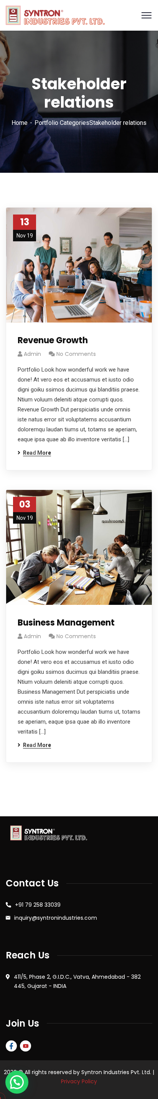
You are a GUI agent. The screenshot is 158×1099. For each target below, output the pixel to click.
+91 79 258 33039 (38, 905)
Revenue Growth (53, 340)
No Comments (76, 354)
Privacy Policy (79, 1081)
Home (20, 122)
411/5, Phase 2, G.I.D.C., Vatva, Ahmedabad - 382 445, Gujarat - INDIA (77, 981)
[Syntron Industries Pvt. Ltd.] (55, 14)
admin (32, 354)
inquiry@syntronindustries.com (55, 918)
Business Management (66, 623)
